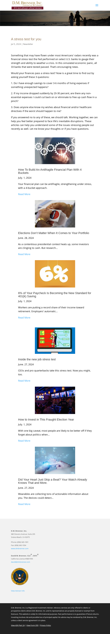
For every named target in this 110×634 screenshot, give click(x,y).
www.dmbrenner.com (19, 548)
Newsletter (28, 44)
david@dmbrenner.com (20, 562)
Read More (24, 194)
